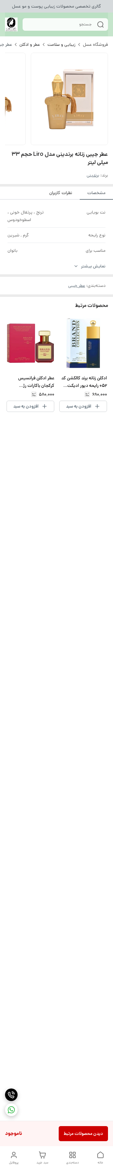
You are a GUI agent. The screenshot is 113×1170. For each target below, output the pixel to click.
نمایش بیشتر (93, 266)
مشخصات (96, 193)
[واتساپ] (11, 1110)
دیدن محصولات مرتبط (83, 1133)
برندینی (93, 175)
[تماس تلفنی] (11, 1094)
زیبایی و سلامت (61, 44)
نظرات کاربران (60, 193)
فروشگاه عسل (95, 44)
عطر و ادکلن (29, 44)
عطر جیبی (76, 285)
